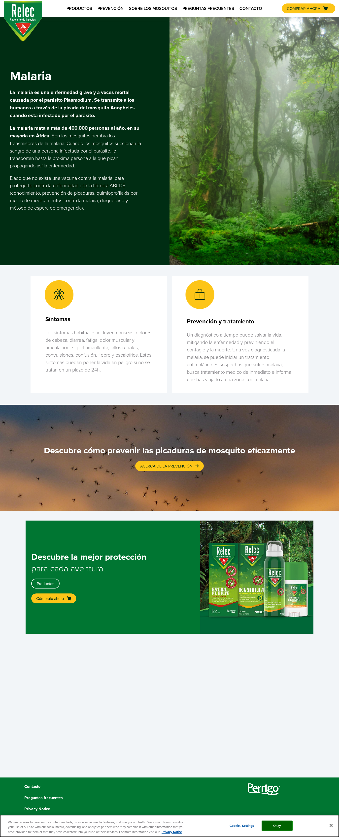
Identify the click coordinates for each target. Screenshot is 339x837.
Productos (45, 583)
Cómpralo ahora (50, 598)
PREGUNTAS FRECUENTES (208, 8)
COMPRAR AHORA (303, 8)
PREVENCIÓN (111, 8)
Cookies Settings (242, 825)
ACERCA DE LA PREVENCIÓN (166, 466)
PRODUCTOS (79, 8)
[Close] (331, 825)
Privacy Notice (172, 832)
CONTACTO (250, 8)
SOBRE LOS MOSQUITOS (153, 8)
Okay (277, 825)
